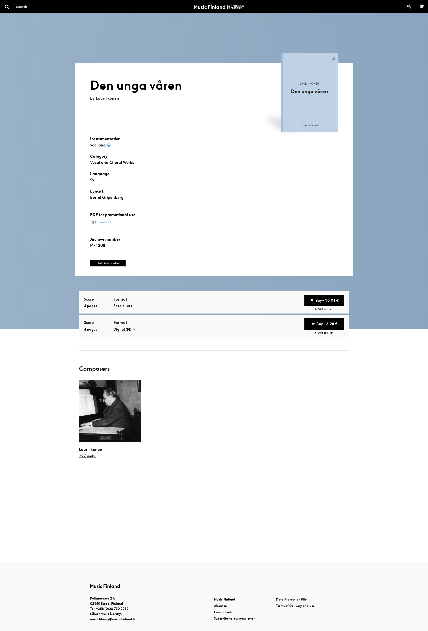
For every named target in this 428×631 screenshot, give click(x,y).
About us (220, 606)
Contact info (223, 612)
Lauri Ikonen (107, 98)
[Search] (30, 6)
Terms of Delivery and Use (295, 606)
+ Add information (108, 263)
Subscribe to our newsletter (234, 618)
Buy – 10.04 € (327, 300)
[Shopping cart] (422, 6)
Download (102, 222)
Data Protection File (291, 599)
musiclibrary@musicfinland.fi (112, 619)
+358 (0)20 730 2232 (112, 609)
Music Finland (224, 599)
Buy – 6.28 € (327, 324)
